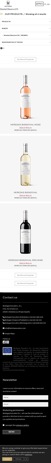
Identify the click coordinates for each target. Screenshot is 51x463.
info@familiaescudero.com (15, 328)
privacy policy (22, 425)
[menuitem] (45, 4)
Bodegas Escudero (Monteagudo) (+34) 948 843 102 (25, 323)
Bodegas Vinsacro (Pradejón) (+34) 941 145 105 (23, 320)
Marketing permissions (13, 410)
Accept (7, 459)
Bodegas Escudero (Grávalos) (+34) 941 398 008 (23, 317)
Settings (18, 459)
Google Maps (9, 333)
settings (28, 455)
